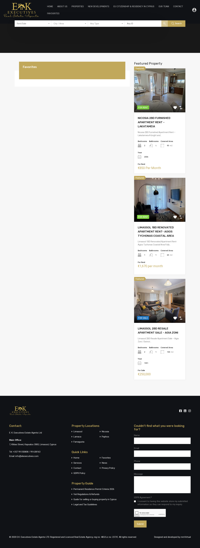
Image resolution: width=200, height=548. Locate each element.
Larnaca (77, 437)
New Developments (98, 6)
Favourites (53, 13)
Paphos (105, 437)
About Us (62, 6)
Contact (178, 6)
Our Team (164, 6)
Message (138, 474)
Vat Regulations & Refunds (86, 494)
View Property (159, 103)
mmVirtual (186, 537)
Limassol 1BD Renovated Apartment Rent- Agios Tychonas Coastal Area (156, 231)
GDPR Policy (79, 473)
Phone (137, 461)
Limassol (77, 432)
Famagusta (78, 442)
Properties (78, 6)
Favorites (106, 458)
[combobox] (33, 23)
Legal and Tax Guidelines (85, 504)
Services (77, 463)
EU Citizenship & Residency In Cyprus (133, 6)
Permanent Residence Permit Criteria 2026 (93, 489)
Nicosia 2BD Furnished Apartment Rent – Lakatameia (154, 122)
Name (137, 435)
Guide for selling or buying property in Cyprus (95, 499)
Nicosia (105, 432)
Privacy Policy (108, 468)
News (104, 463)
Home (50, 6)
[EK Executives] (21, 16)
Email (136, 448)
